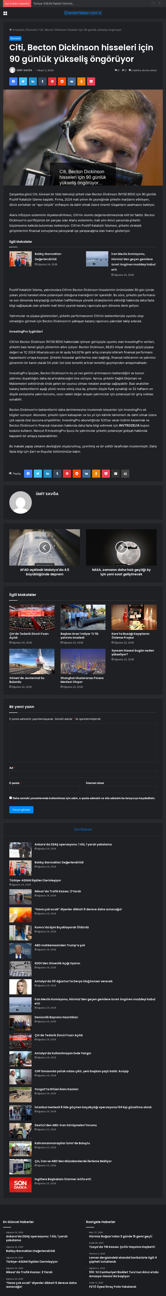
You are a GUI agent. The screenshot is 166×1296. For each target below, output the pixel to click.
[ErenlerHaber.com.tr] (83, 13)
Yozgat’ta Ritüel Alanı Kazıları (57, 1089)
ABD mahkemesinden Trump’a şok (60, 945)
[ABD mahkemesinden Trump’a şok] (20, 950)
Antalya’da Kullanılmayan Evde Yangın (63, 1053)
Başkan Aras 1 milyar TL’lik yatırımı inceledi (79, 636)
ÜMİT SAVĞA (24, 70)
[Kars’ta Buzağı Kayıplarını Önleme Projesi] (134, 617)
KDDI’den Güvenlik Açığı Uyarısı (57, 963)
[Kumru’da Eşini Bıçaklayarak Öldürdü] (20, 932)
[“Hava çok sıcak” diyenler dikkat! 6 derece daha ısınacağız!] (20, 914)
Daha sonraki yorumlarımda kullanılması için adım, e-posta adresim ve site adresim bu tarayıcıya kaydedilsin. (84, 798)
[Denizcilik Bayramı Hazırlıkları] (20, 1022)
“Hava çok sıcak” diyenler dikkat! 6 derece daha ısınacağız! (78, 909)
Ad (12, 767)
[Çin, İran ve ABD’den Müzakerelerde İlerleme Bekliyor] (20, 1166)
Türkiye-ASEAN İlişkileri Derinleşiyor (55, 3)
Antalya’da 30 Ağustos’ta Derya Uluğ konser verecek (74, 981)
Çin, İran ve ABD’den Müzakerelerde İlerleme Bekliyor (73, 1161)
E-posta (15, 783)
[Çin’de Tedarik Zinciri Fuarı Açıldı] (31, 617)
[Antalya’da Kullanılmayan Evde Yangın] (20, 1058)
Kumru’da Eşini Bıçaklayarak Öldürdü (62, 927)
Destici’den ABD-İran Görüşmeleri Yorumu (66, 1125)
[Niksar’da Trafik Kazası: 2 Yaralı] (20, 896)
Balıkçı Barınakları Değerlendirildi (59, 862)
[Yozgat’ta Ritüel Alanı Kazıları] (20, 1094)
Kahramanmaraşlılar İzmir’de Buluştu (62, 1143)
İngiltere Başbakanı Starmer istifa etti (63, 1179)
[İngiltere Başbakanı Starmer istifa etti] (20, 1184)
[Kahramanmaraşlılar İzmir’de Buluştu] (20, 1148)
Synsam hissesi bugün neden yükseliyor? (133, 652)
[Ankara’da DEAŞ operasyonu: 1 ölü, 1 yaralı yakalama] (20, 850)
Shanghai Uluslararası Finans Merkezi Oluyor (82, 680)
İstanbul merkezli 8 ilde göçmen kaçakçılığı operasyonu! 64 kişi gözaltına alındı (93, 1107)
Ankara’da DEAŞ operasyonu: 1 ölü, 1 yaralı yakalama (73, 844)
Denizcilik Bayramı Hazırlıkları (56, 1017)
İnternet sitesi (95, 783)
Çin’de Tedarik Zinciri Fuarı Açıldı (29, 636)
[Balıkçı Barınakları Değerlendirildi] (21, 258)
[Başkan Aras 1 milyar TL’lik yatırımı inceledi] (83, 617)
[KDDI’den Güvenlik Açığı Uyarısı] (20, 968)
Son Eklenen (83, 829)
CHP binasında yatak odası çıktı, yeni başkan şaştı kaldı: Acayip (82, 1071)
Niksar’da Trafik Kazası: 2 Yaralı (58, 891)
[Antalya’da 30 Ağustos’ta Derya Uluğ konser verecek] (20, 986)
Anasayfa (18, 29)
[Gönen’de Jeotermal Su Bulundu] (31, 661)
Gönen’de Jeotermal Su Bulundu (26, 680)
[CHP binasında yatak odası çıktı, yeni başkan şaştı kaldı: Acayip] (20, 1076)
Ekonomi (31, 29)
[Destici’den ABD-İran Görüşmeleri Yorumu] (20, 1130)
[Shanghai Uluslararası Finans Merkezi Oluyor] (83, 661)
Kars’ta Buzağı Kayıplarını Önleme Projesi (130, 636)
